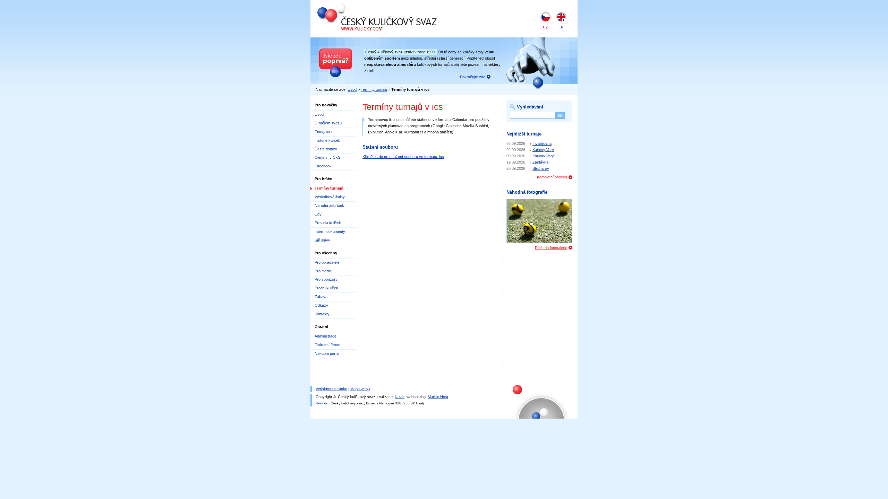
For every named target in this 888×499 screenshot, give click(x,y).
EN (561, 27)
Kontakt (322, 403)
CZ (545, 27)
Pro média (323, 271)
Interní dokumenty (330, 231)
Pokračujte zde (472, 77)
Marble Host (438, 397)
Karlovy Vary (543, 150)
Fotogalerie (324, 132)
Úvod (352, 89)
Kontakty (322, 314)
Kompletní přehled (552, 177)
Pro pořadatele (327, 262)
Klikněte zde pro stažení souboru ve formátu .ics (403, 157)
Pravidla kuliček (328, 223)
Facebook (323, 166)
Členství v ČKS (327, 157)
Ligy (318, 214)
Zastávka (540, 162)
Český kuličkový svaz (349, 6)
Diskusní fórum (327, 345)
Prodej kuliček (326, 288)
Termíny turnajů (374, 89)
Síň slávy (322, 240)
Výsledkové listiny (330, 197)
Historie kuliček (327, 140)
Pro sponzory (326, 279)
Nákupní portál (327, 353)
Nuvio (399, 397)
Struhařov (540, 168)
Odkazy (321, 305)
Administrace (325, 336)
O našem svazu (328, 123)
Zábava (321, 297)
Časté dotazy (326, 149)
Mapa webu (360, 389)
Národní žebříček (329, 205)
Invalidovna (542, 143)
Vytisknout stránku (331, 389)
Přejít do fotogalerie (551, 248)
